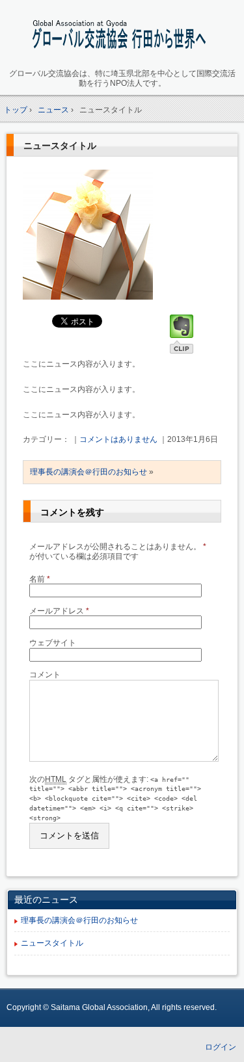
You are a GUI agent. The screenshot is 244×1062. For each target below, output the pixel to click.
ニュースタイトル (59, 145)
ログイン (220, 1047)
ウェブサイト (52, 642)
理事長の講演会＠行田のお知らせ (88, 471)
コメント (45, 674)
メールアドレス (59, 610)
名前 (39, 579)
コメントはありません (118, 439)
